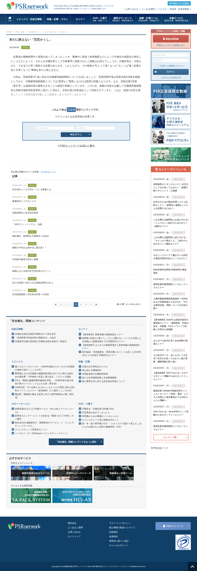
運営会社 (72, 523)
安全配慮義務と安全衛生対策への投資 (30, 294)
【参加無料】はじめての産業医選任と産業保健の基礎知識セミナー (111, 346)
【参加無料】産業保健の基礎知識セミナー (102, 334)
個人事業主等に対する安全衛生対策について (103, 381)
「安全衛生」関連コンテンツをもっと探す (76, 442)
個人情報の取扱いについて (122, 527)
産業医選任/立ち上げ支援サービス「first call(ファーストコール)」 (44, 410)
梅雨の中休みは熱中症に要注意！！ (29, 247)
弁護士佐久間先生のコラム (95, 366)
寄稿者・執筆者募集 (179, 9)
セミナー (80, 19)
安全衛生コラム (34, 32)
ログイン (77, 134)
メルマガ (162, 9)
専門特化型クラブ (159, 448)
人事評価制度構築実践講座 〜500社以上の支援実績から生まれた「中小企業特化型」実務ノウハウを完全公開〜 (170, 303)
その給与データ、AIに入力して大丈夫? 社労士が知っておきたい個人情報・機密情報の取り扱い (170, 358)
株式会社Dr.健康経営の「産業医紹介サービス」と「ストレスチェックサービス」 (44, 424)
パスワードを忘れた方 (171, 77)
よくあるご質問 (75, 527)
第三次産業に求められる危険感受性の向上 (32, 282)
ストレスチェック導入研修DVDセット (100, 420)
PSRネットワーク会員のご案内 (77, 145)
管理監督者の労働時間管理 (95, 374)
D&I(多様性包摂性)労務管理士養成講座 (169, 271)
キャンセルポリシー (119, 545)
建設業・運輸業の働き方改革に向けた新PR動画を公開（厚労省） (44, 396)
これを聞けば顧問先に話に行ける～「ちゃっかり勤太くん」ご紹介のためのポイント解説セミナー (170, 240)
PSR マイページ (174, 526)
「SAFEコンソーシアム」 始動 (27, 224)
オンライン (178, 179)
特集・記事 (20, 32)
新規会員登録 (172, 39)
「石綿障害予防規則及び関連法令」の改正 (35, 337)
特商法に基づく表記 (119, 541)
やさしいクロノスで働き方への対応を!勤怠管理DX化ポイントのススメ (170, 257)
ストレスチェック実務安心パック (31, 429)
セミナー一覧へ (170, 437)
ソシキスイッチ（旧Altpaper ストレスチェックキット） (42, 433)
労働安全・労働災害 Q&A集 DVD (98, 409)
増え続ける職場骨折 (91, 370)
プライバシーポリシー (120, 523)
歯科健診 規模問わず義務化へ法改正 (30, 236)
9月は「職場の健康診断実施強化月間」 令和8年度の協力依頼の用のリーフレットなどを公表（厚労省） (44, 382)
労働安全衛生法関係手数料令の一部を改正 (35, 334)
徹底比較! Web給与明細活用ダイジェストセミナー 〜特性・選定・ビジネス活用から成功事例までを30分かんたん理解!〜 (170, 395)
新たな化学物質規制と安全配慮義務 (99, 377)
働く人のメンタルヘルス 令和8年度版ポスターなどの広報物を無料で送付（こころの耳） (44, 368)
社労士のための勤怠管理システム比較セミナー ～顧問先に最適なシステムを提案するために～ (170, 205)
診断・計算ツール (148, 19)
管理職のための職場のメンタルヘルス (100, 416)
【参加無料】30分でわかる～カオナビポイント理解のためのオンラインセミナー (170, 376)
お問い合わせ (132, 9)
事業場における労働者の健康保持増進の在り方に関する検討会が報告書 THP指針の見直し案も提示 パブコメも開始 (44, 375)
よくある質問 (148, 9)
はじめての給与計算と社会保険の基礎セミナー (170, 342)
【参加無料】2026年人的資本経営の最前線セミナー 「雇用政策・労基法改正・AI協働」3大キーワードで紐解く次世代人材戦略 (170, 324)
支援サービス (176, 19)
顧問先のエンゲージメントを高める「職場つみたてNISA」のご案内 (44, 417)
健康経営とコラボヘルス (24, 201)
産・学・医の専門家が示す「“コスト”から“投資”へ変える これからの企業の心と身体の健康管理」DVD (112, 425)
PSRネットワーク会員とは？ (171, 45)
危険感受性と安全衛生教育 (25, 213)
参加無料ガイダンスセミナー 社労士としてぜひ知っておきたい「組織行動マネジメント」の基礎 (170, 187)
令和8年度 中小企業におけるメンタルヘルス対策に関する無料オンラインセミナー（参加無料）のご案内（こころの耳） (44, 389)
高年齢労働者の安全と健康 (25, 259)
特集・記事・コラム (57, 19)
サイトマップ (74, 536)
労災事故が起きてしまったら (96, 412)
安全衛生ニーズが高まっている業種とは (31, 189)
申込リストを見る (181, 3)
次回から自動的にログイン (172, 66)
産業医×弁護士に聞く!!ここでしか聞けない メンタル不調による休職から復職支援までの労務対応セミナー (111, 340)
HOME (9, 32)
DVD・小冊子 (100, 19)
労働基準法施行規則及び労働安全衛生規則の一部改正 (41, 341)
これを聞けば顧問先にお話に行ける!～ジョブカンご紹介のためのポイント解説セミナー (170, 222)
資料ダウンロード (122, 19)
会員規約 (113, 536)
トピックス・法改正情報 (29, 19)
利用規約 (113, 532)
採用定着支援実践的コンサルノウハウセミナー (170, 286)
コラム (25, 47)
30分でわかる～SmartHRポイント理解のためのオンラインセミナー (170, 413)
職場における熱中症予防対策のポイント (31, 271)
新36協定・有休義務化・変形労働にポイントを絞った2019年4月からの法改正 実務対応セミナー (111, 353)
